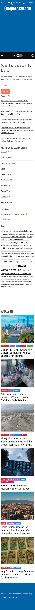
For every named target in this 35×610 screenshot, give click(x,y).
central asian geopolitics (13, 245)
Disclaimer (4, 597)
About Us (4, 594)
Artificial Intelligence (13, 479)
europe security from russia (10, 266)
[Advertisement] (17, 33)
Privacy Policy (27, 594)
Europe (3, 152)
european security (11, 262)
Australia (4, 567)
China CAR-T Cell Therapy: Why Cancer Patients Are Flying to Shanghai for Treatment (16, 352)
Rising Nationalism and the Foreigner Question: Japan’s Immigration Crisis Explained (15, 530)
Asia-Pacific (5, 180)
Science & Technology (7, 482)
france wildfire (26, 270)
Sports (3, 169)
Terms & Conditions (15, 594)
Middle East (5, 202)
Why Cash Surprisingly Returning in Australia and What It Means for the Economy (17, 574)
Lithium (18, 435)
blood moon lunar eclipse (20, 234)
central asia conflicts (18, 237)
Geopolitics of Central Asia (7, 276)
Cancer (12, 346)
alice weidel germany (6, 231)
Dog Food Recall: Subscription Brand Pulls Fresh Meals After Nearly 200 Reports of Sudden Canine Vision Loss (17, 130)
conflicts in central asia (12, 256)
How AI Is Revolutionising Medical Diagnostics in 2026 (15, 487)
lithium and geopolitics (26, 281)
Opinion (30, 346)
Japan (3, 523)
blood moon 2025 (9, 234)
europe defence (22, 262)
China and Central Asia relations (9, 251)
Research (4, 390)
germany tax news (8, 279)
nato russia (13, 284)
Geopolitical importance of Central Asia (16, 274)
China (18, 346)
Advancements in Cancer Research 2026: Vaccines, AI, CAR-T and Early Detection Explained (15, 399)
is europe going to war (8, 281)
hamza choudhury (17, 279)
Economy (4, 185)
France (3, 191)
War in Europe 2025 (9, 286)
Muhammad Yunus (5, 284)
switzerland (19, 284)
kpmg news (17, 281)
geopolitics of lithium (19, 276)
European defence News (13, 259)
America (4, 158)
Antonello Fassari (16, 231)
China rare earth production (13, 253)
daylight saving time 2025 (27, 256)
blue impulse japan (5, 237)
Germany (4, 174)
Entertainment (6, 163)
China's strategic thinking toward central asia (22, 248)
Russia (3, 197)
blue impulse (30, 234)
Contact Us (13, 597)
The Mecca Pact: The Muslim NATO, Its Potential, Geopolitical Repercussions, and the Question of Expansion (16, 103)
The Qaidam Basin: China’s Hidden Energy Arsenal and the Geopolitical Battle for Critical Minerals (16, 443)
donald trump (4, 259)
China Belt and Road (22, 251)
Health (23, 346)
